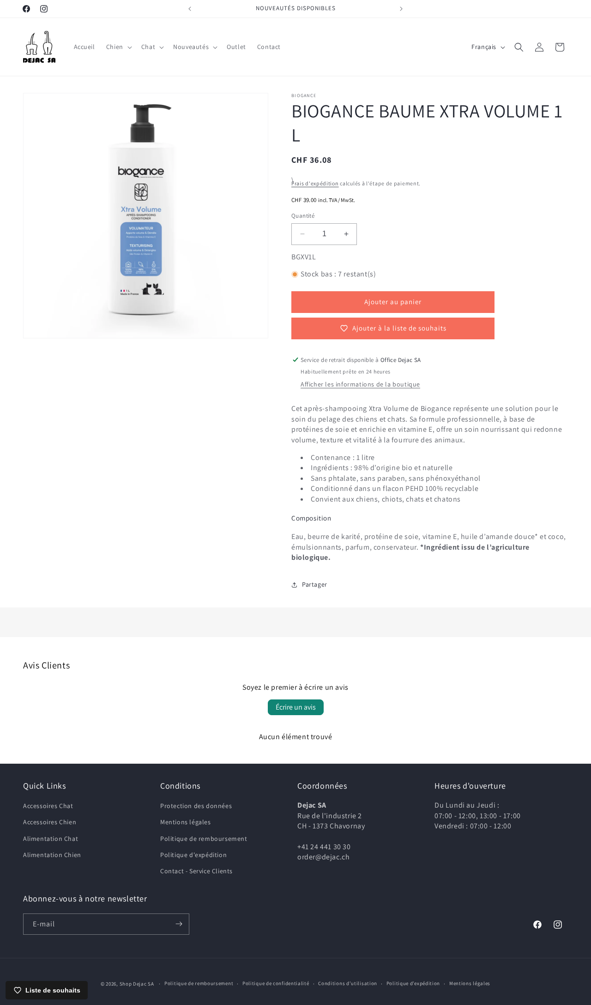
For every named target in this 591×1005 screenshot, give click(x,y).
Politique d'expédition (193, 855)
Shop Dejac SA (137, 983)
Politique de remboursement (203, 838)
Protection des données (196, 806)
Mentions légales (185, 822)
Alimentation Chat (50, 838)
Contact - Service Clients (196, 871)
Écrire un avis (296, 707)
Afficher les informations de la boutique (360, 384)
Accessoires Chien (49, 822)
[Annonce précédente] (190, 9)
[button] (118, 46)
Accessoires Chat (48, 806)
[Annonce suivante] (401, 9)
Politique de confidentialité (275, 983)
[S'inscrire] (179, 924)
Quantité (302, 216)
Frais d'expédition (315, 183)
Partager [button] (314, 584)
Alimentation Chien (52, 855)
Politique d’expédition (413, 983)
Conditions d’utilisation (347, 983)
